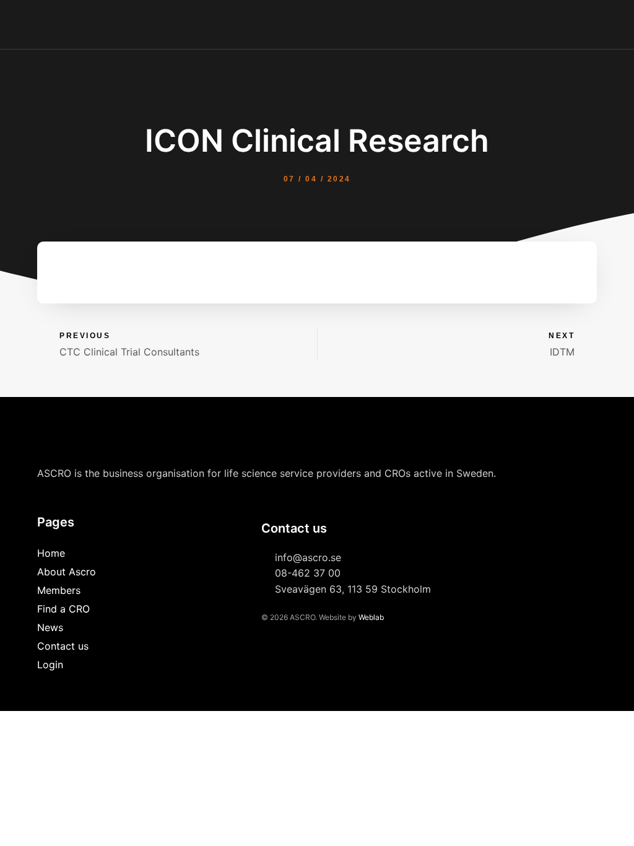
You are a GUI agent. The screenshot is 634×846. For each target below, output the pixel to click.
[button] (600, 24)
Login (50, 664)
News (50, 627)
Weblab (371, 617)
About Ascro (66, 571)
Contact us (63, 646)
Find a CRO (63, 609)
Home (51, 553)
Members (58, 590)
